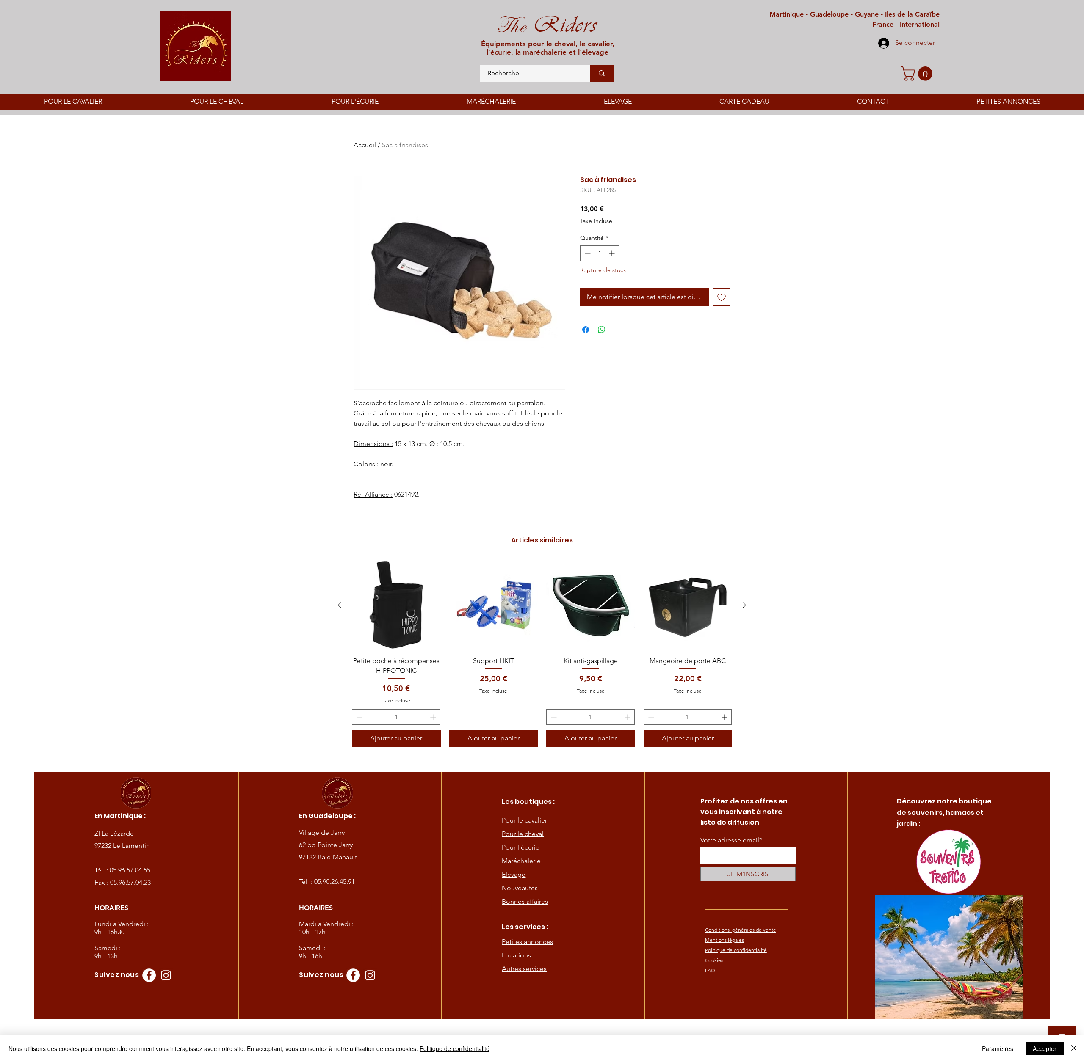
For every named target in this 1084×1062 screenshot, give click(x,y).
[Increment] (612, 253)
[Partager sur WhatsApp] (602, 330)
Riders (561, 25)
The (511, 25)
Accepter (1044, 1048)
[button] (918, 73)
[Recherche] (602, 73)
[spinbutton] (599, 253)
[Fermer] (1074, 1048)
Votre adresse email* (731, 840)
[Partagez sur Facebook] (586, 330)
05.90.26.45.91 (334, 882)
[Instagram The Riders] (166, 975)
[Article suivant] (744, 605)
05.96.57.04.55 (130, 870)
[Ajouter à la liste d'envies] (721, 297)
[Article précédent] (340, 605)
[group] (542, 654)
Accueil (365, 145)
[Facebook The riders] (149, 975)
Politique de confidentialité (454, 1048)
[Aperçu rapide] (396, 605)
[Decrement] (586, 253)
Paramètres (997, 1048)
